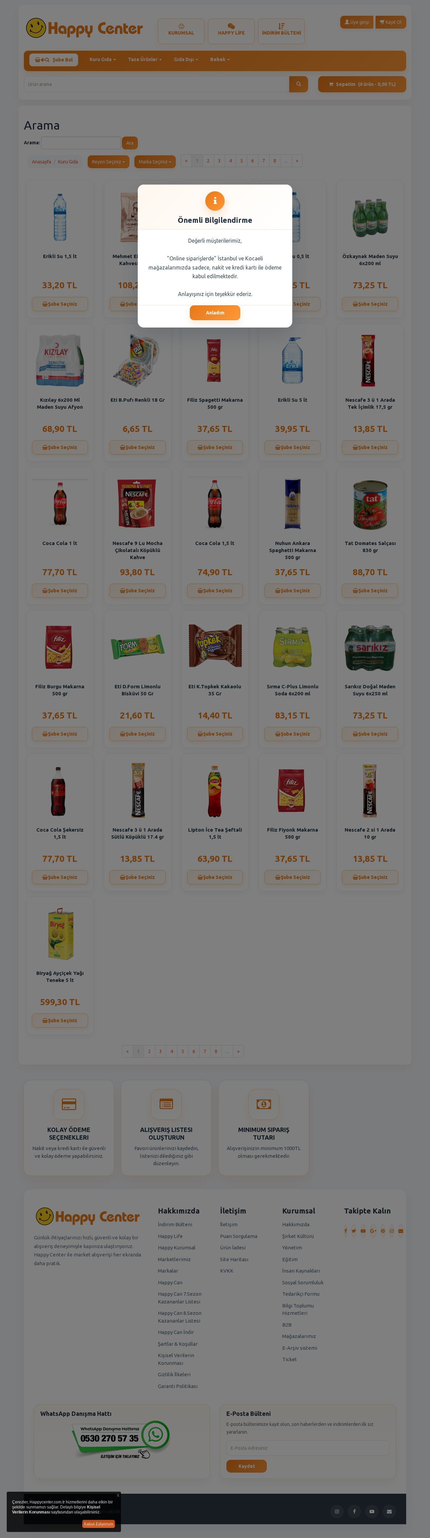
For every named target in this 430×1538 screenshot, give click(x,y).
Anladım (215, 312)
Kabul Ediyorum (98, 1524)
